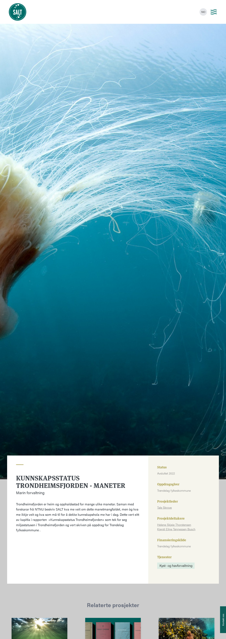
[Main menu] (213, 12)
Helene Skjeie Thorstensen (174, 525)
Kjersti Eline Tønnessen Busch (176, 529)
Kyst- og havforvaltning (175, 565)
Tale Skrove (164, 507)
